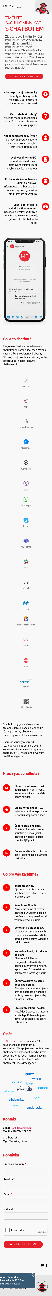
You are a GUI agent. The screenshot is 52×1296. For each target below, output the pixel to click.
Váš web (8, 1209)
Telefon (9, 1179)
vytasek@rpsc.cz (22, 1127)
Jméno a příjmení (15, 1164)
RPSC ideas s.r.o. (12, 1041)
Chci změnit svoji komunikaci (24, 76)
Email (8, 1194)
